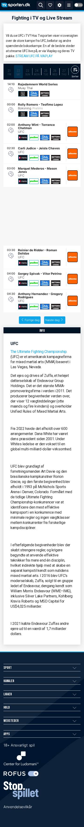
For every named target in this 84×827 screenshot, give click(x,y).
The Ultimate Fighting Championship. (38, 351)
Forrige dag (32, 320)
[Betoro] (45, 94)
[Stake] (34, 94)
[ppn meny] (69, 5)
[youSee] (34, 137)
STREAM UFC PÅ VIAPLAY (34, 56)
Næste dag (52, 320)
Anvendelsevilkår (18, 806)
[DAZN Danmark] (23, 94)
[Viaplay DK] (23, 137)
